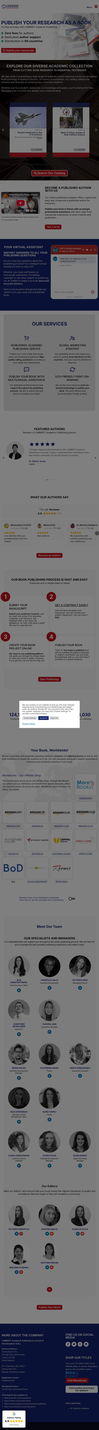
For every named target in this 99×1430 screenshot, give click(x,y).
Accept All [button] (43, 718)
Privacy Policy (28, 724)
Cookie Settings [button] (30, 718)
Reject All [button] (54, 718)
